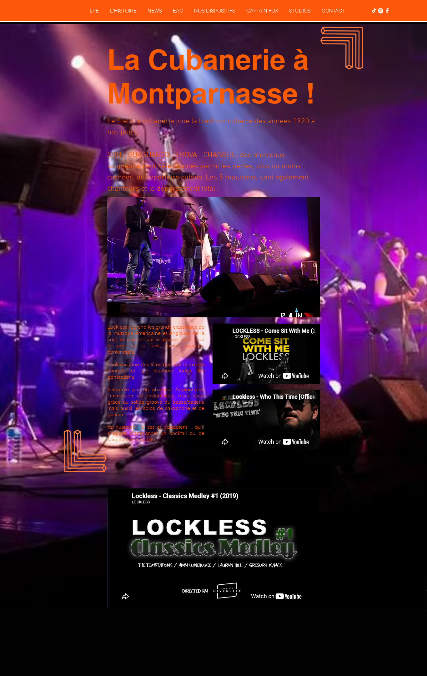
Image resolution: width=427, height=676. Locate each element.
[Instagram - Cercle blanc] (380, 10)
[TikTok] (374, 10)
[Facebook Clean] (387, 10)
